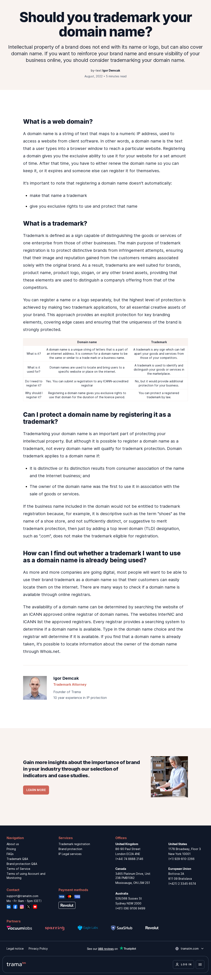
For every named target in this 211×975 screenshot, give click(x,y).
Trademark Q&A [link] (17, 859)
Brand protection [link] (70, 849)
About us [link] (13, 844)
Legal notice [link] (15, 948)
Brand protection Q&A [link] (22, 863)
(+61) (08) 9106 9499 (130, 908)
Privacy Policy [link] (38, 948)
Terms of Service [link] (18, 868)
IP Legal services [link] (70, 854)
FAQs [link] (10, 854)
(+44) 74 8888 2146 (129, 859)
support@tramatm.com (22, 896)
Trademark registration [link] (74, 844)
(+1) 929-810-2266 (181, 859)
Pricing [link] (11, 849)
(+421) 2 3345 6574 (182, 883)
